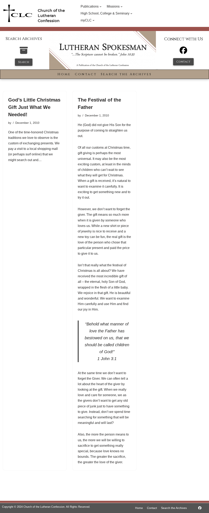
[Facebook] (183, 52)
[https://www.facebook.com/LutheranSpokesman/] (199, 508)
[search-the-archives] (24, 52)
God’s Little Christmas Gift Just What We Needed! (34, 107)
